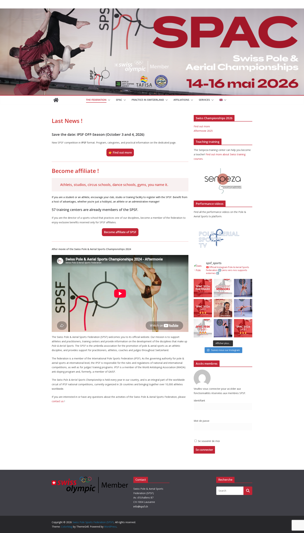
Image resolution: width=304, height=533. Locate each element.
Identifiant (199, 400)
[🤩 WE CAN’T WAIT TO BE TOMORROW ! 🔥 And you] (203, 308)
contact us (58, 401)
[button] (108, 100)
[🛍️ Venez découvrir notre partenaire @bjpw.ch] (203, 288)
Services (204, 99)
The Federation (96, 99)
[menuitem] (221, 100)
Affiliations (181, 99)
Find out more (202, 126)
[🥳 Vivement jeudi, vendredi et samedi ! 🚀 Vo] (203, 328)
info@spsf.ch (140, 506)
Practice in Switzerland (148, 99)
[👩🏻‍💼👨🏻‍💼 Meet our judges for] (223, 308)
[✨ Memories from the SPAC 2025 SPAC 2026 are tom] (243, 288)
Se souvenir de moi (208, 441)
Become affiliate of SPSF (120, 232)
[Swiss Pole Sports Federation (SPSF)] (56, 100)
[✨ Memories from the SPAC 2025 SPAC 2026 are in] (243, 308)
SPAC (119, 99)
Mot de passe (201, 420)
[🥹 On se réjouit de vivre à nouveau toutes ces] (243, 328)
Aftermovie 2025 (203, 130)
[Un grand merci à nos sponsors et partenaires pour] (223, 288)
